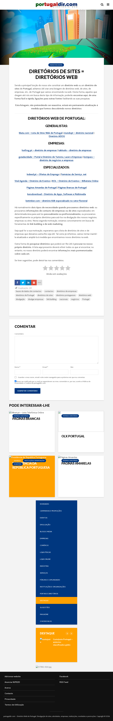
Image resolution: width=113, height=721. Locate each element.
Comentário (19, 334)
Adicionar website (13, 676)
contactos (49, 291)
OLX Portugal (73, 436)
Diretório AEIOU (57, 136)
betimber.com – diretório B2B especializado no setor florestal (56, 200)
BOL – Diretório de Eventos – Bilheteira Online (75, 181)
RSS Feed (64, 682)
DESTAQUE (17, 460)
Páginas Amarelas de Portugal (42, 187)
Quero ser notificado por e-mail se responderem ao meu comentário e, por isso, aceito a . (52, 382)
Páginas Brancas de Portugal (72, 187)
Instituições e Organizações (34, 460)
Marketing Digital (56, 65)
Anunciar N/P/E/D (12, 682)
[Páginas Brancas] (26, 412)
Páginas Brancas (26, 419)
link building (51, 299)
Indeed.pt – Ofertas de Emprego (43, 174)
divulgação (20, 299)
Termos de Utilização (14, 704)
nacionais (64, 299)
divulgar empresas (35, 299)
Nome (17, 367)
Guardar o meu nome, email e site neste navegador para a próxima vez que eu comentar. (51, 377)
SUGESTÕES (17, 464)
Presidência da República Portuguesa (31, 465)
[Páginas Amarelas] (67, 457)
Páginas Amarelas (76, 463)
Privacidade (10, 699)
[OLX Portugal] (81, 421)
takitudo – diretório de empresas (74, 150)
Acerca (8, 688)
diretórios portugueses (66, 295)
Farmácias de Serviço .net (73, 174)
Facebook (64, 676)
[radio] (45, 268)
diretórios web (85, 295)
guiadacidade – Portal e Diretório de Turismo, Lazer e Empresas (50, 157)
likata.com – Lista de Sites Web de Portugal (40, 133)
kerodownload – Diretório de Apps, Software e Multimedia (56, 194)
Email (45, 367)
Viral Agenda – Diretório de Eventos (32, 181)
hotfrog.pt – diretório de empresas (39, 150)
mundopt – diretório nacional (78, 133)
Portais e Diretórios (21, 416)
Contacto (9, 693)
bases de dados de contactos (28, 291)
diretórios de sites (45, 295)
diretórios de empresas (67, 291)
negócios (75, 299)
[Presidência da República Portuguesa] (27, 457)
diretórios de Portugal (25, 295)
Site (71, 367)
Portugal (85, 299)
